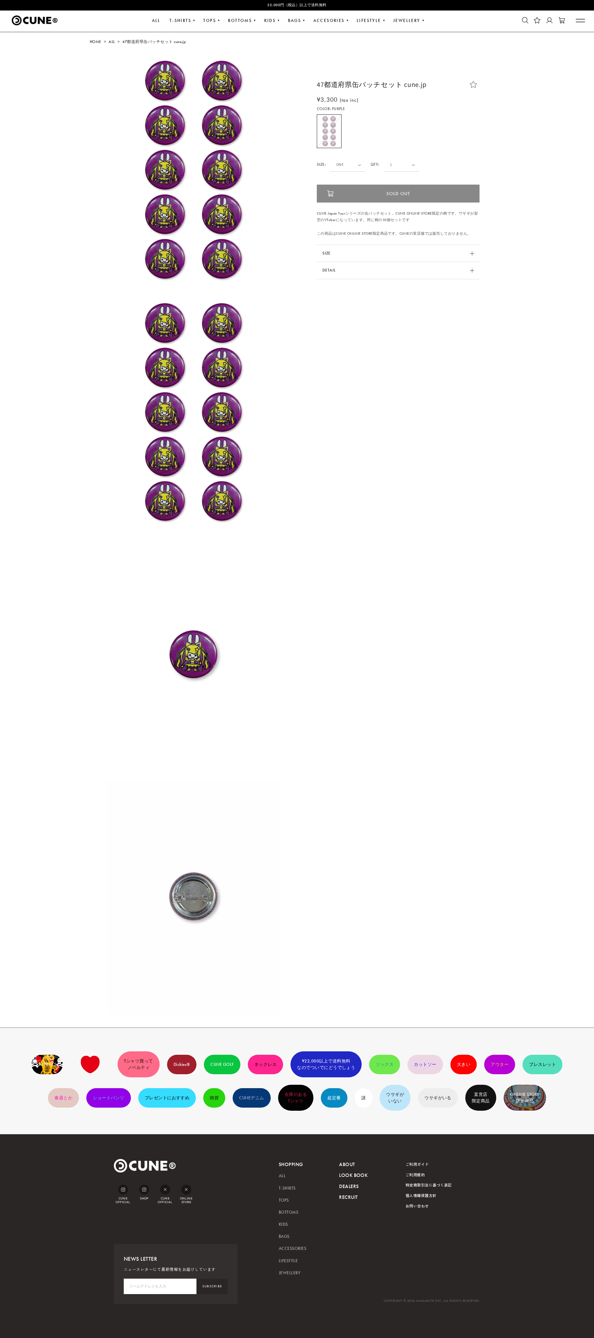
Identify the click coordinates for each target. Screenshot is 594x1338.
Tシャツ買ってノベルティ (138, 1064)
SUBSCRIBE (212, 1286)
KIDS (270, 20)
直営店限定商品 (481, 1098)
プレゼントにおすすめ (167, 1098)
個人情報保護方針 (421, 1195)
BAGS (294, 20)
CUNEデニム (251, 1098)
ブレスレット (542, 1064)
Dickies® (182, 1064)
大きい (463, 1064)
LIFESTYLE (369, 20)
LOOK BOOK (353, 1175)
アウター (500, 1064)
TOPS (209, 20)
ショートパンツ (108, 1098)
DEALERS (349, 1186)
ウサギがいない (395, 1098)
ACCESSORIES (292, 1248)
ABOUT (347, 1164)
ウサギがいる (437, 1098)
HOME (95, 41)
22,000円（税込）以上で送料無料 (297, 5)
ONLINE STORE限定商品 (525, 1098)
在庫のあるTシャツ (296, 1098)
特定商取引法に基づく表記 (429, 1184)
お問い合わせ (417, 1205)
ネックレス (265, 1064)
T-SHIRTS (180, 20)
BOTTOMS (240, 20)
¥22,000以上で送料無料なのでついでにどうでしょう (326, 1064)
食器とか (63, 1098)
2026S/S (47, 1064)
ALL (156, 20)
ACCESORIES (329, 20)
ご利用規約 (415, 1174)
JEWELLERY (406, 20)
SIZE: (321, 164)
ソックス (385, 1064)
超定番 (334, 1098)
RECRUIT (348, 1197)
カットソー (425, 1064)
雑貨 (214, 1098)
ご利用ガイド (417, 1164)
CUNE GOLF (222, 1064)
